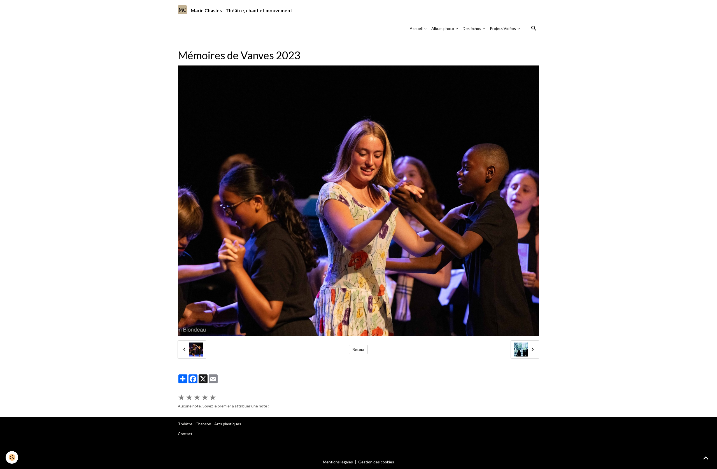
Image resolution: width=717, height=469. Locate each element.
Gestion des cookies (376, 461)
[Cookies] (12, 457)
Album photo (443, 28)
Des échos (472, 28)
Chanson (203, 423)
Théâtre (185, 423)
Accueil (416, 28)
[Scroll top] (706, 458)
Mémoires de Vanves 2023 (280, 43)
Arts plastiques (227, 423)
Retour (358, 349)
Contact (185, 433)
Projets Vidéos (503, 28)
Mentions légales (338, 461)
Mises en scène (237, 43)
